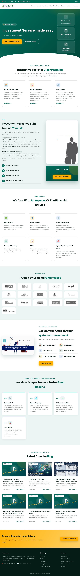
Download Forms (65, 556)
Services (45, 6)
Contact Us (64, 566)
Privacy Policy (43, 564)
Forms (63, 6)
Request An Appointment (62, 176)
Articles (69, 6)
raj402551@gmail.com (25, 563)
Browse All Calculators (69, 538)
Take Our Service (46, 363)
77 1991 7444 (12, 563)
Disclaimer (42, 561)
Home (76, 1)
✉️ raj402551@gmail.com (24, 1)
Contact (76, 6)
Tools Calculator (54, 6)
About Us (42, 556)
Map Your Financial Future (12, 41)
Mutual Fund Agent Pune (67, 561)
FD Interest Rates (65, 564)
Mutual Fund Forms (66, 559)
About (38, 6)
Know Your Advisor (30, 41)
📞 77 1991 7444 (12, 1)
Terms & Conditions (45, 566)
